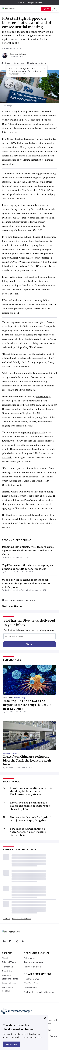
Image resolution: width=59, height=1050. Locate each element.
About (5, 958)
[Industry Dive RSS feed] (23, 941)
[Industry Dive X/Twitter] (16, 941)
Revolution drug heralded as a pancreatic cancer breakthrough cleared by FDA (30, 806)
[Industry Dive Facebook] (10, 941)
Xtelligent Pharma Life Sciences (39, 992)
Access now (11, 1044)
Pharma (18, 606)
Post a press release (21, 918)
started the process (39, 504)
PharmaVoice (30, 987)
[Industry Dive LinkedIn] (4, 941)
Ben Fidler (9, 572)
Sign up (46, 9)
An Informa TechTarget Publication (29, 3)
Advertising (29, 958)
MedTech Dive (31, 983)
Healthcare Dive (31, 978)
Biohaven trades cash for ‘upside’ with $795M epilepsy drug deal (30, 819)
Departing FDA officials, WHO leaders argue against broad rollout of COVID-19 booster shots (28, 550)
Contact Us (7, 966)
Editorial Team (9, 962)
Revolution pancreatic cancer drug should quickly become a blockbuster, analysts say (31, 791)
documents (18, 236)
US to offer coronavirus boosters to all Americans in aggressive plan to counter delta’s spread (26, 583)
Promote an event (32, 966)
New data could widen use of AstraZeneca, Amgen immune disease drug (28, 832)
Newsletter (7, 971)
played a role (38, 432)
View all (6, 918)
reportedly (26, 432)
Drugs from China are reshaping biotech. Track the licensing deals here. (27, 760)
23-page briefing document (20, 138)
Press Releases (9, 983)
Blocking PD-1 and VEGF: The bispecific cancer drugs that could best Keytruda (27, 705)
